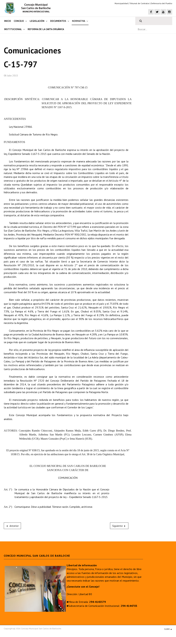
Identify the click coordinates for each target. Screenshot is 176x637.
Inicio (7, 20)
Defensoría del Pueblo (161, 3)
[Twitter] (157, 12)
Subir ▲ (168, 629)
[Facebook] (151, 12)
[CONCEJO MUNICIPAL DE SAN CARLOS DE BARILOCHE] (29, 8)
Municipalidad (121, 3)
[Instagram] (169, 12)
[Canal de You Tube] (163, 12)
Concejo (19, 20)
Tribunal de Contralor (139, 3)
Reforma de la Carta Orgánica (46, 29)
